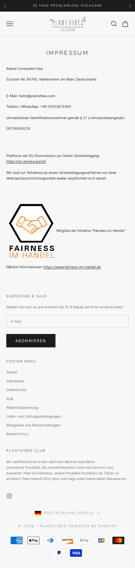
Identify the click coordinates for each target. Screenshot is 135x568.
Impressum (15, 381)
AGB (9, 399)
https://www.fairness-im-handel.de (72, 267)
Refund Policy (17, 434)
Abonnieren (30, 340)
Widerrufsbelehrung (22, 407)
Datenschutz (16, 390)
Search (12, 372)
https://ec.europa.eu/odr (26, 161)
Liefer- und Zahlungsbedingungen (33, 416)
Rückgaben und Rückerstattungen (33, 425)
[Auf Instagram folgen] (9, 496)
